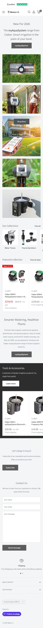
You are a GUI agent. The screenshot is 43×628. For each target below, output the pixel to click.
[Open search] (29, 12)
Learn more (11, 383)
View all (38, 226)
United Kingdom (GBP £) (12, 602)
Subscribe (10, 467)
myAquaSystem (21, 45)
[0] (38, 12)
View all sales (35, 260)
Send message (14, 548)
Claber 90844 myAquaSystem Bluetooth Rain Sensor (15, 423)
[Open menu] (3, 12)
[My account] (34, 12)
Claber (8, 291)
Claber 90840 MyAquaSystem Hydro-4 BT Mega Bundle (15, 295)
